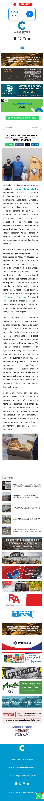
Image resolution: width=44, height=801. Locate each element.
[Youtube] (29, 39)
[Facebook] (15, 39)
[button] (22, 47)
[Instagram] (24, 39)
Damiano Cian (25, 792)
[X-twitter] (20, 39)
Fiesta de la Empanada (16, 297)
